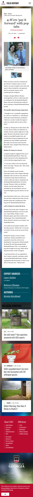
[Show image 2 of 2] (19, 75)
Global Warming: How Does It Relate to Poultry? (15, 407)
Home (5, 13)
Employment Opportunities (24, 475)
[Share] (14, 37)
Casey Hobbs (10, 277)
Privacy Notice (5, 488)
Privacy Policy (10, 441)
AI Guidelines (9, 447)
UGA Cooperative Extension (22, 427)
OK (5, 494)
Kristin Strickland (17, 30)
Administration (10, 431)
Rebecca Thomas (11, 285)
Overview (8, 427)
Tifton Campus (23, 431)
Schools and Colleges (9, 473)
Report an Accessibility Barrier (8, 479)
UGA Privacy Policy (24, 476)
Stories (10, 13)
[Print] (18, 37)
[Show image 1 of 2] (13, 75)
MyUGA (9, 475)
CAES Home (9, 425)
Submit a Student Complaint (24, 479)
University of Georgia (16, 461)
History (8, 429)
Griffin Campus (23, 433)
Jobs (7, 433)
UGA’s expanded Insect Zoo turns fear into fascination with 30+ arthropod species (16, 371)
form (11, 490)
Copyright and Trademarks (8, 476)
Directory (24, 473)
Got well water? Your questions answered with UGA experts (15, 336)
